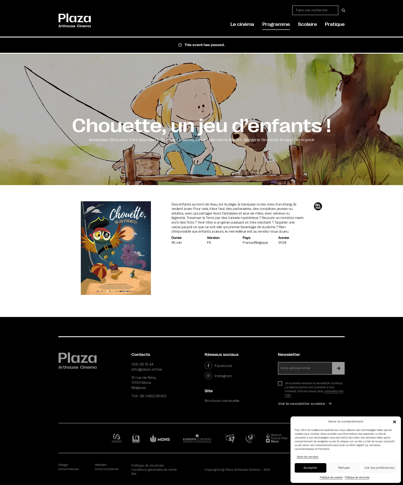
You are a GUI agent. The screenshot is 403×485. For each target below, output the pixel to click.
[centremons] (278, 438)
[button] (395, 422)
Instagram (223, 376)
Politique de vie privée (357, 477)
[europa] (199, 438)
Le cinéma (242, 24)
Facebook (223, 366)
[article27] (231, 438)
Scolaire (307, 24)
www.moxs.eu (68, 469)
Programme (276, 24)
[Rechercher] (342, 10)
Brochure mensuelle (222, 401)
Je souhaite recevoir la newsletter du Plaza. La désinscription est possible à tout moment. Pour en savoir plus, (314, 389)
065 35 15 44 (142, 364)
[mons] (162, 438)
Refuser (344, 468)
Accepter (310, 468)
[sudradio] (251, 438)
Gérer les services (307, 456)
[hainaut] (136, 438)
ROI (133, 474)
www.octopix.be (106, 469)
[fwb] (117, 438)
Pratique (335, 24)
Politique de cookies (331, 477)
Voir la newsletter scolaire (301, 404)
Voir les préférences (379, 468)
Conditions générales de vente (154, 470)
